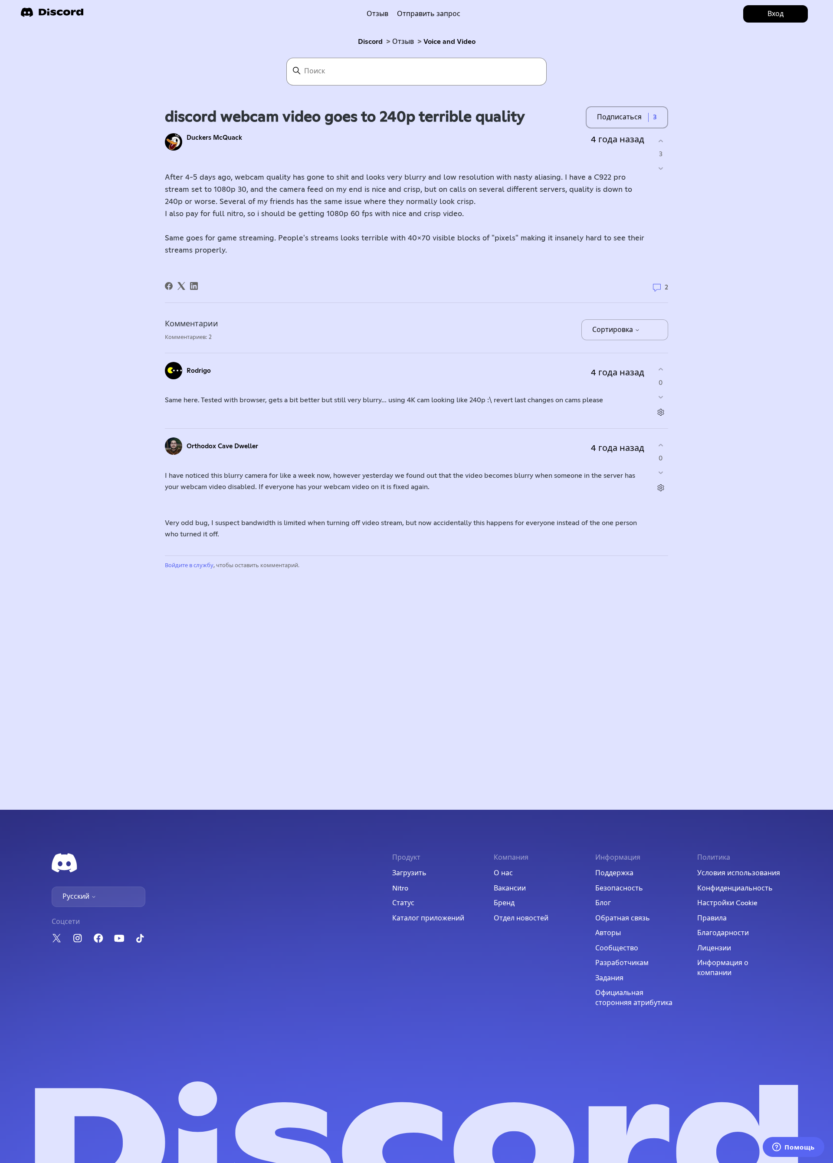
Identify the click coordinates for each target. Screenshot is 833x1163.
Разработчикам (622, 962)
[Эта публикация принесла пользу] (660, 140)
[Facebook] (169, 286)
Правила (712, 918)
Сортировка (613, 329)
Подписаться (619, 117)
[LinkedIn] (194, 286)
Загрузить (409, 873)
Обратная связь (622, 918)
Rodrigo (199, 371)
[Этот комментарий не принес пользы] (660, 396)
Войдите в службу (189, 565)
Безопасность (619, 888)
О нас (503, 873)
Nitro (400, 888)
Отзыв (377, 13)
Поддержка (614, 873)
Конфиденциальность (735, 888)
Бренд (504, 903)
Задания (609, 978)
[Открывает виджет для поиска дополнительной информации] (793, 1148)
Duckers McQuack (214, 138)
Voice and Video (449, 41)
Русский (76, 896)
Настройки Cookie (727, 903)
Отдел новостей (521, 918)
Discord (370, 41)
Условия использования (738, 873)
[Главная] (52, 15)
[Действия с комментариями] (660, 412)
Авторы (608, 933)
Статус (403, 903)
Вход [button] (775, 13)
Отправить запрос (428, 13)
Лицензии (714, 948)
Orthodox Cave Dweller (222, 446)
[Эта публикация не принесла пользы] (660, 168)
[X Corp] (181, 286)
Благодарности (723, 933)
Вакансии (510, 888)
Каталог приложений (428, 918)
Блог (603, 903)
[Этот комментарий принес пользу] (660, 369)
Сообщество (616, 948)
